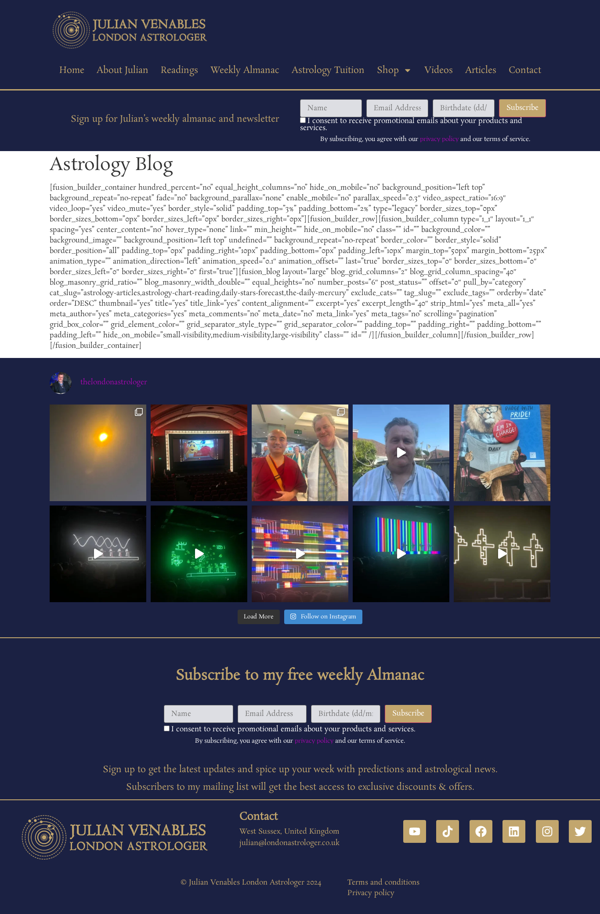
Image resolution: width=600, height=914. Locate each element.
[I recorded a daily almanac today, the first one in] (401, 453)
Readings (179, 70)
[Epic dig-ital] (401, 554)
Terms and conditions (383, 883)
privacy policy (439, 139)
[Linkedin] (513, 831)
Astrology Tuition (328, 70)
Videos (438, 70)
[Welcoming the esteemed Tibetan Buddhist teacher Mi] (300, 453)
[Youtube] (414, 831)
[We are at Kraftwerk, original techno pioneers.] (502, 554)
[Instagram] (547, 831)
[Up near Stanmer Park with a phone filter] (98, 453)
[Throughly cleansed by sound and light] (300, 554)
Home (71, 70)
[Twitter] (580, 831)
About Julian (122, 70)
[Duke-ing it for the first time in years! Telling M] (199, 453)
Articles (480, 70)
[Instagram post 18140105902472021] (199, 554)
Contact (525, 70)
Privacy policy (370, 893)
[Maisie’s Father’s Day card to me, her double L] (502, 453)
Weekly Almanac (244, 70)
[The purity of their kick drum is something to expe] (98, 554)
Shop (388, 70)
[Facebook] (481, 831)
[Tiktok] (447, 831)
